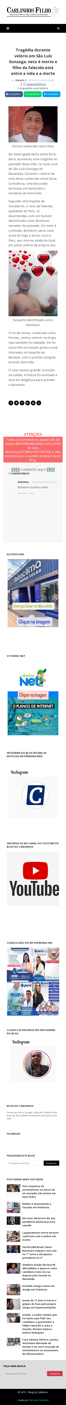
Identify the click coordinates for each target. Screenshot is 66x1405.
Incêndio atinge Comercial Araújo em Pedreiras (38, 1287)
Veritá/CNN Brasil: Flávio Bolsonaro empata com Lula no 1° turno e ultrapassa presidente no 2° (39, 1252)
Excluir (31, 493)
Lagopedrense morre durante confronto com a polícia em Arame (40, 1236)
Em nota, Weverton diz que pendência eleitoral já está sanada (38, 1222)
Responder (22, 493)
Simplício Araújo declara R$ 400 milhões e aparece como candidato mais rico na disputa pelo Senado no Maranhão (39, 1272)
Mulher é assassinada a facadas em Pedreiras (36, 1205)
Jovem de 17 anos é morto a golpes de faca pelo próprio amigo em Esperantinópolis (39, 1304)
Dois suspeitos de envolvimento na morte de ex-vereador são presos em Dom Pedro (39, 1191)
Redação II (20, 80)
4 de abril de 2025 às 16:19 (44, 482)
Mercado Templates (39, 1400)
